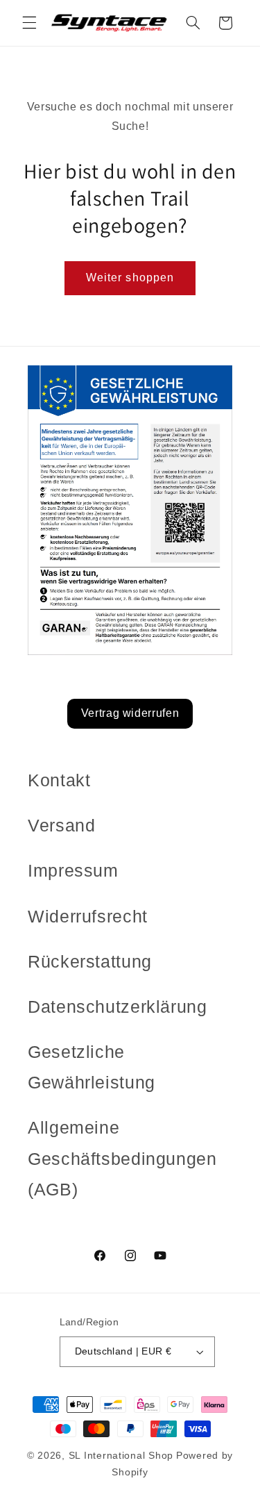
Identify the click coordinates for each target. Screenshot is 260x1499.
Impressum (73, 870)
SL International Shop (121, 1455)
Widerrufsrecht (88, 916)
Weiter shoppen (130, 277)
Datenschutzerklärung (117, 1006)
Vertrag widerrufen (130, 713)
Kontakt (59, 780)
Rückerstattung (90, 961)
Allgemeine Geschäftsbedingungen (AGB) (122, 1158)
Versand (61, 825)
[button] (29, 23)
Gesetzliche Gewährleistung (91, 1067)
